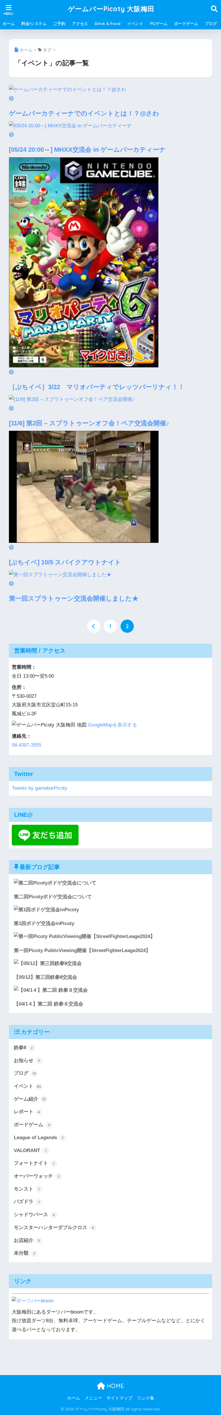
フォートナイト (34, 1163)
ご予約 (59, 23)
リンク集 (145, 1398)
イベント (135, 23)
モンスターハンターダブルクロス (54, 1227)
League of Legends (39, 1137)
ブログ (211, 23)
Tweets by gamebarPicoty (39, 788)
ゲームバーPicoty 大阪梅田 (111, 9)
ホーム (9, 23)
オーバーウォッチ (37, 1176)
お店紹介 (27, 1240)
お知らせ (27, 1060)
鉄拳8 (23, 1047)
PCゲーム (158, 23)
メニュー (93, 1398)
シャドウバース (34, 1214)
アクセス (80, 23)
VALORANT (30, 1150)
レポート (27, 1111)
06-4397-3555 (26, 745)
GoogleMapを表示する (112, 725)
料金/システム (34, 23)
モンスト (27, 1189)
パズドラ (27, 1201)
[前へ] (93, 626)
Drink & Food (108, 23)
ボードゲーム (186, 23)
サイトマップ (119, 1398)
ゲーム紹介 (30, 1099)
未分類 (24, 1253)
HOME (114, 1385)
